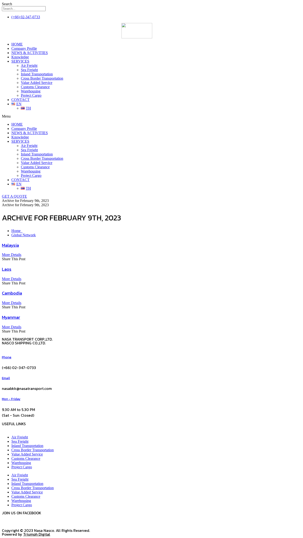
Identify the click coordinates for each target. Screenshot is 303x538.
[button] (137, 116)
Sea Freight (29, 70)
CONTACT (20, 100)
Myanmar (11, 317)
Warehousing (30, 91)
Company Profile (24, 48)
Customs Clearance (35, 87)
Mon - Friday (11, 399)
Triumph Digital (36, 534)
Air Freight (29, 66)
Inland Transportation (37, 74)
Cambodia (12, 293)
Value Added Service (36, 83)
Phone (6, 357)
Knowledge (20, 57)
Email (6, 378)
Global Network (23, 235)
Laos (6, 269)
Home (16, 231)
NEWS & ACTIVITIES (29, 53)
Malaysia (10, 245)
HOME (17, 44)
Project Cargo (31, 95)
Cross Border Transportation (42, 78)
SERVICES (20, 61)
